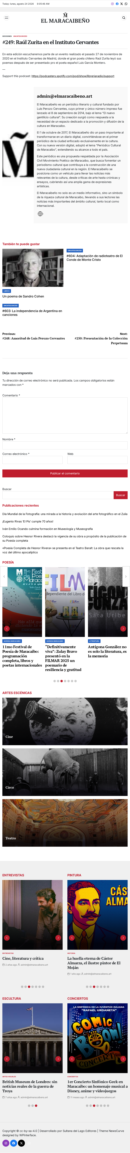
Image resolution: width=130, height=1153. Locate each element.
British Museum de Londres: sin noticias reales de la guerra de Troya (29, 1086)
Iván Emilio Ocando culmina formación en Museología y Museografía (47, 529)
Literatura (94, 641)
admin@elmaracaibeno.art (64, 96)
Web (70, 454)
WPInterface (27, 1135)
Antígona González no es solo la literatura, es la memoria (107, 651)
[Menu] (6, 18)
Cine (9, 736)
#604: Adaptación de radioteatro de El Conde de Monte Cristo (95, 258)
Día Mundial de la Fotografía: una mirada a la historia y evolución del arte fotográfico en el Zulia (64, 514)
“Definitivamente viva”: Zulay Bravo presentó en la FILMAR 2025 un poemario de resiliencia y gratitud (63, 658)
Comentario (11, 395)
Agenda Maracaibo (12, 641)
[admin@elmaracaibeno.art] (18, 155)
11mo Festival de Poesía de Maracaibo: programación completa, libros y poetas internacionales (22, 656)
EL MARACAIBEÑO (65, 20)
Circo (10, 787)
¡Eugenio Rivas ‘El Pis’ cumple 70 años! (27, 521)
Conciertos (72, 1077)
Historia (71, 953)
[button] (54, 681)
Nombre (8, 439)
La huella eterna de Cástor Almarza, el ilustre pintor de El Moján (93, 963)
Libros (7, 291)
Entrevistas (8, 953)
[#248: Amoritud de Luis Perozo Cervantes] (4, 576)
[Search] (124, 18)
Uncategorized (20, 36)
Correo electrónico (15, 454)
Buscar (7, 489)
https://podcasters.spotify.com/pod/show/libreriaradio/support (73, 76)
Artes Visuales (9, 1077)
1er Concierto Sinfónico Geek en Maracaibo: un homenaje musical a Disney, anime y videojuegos (97, 1086)
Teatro (11, 838)
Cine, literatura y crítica (23, 958)
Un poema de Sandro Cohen (23, 296)
